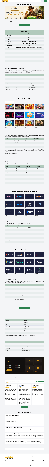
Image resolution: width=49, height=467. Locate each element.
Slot (39, 101)
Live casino (18, 101)
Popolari (9, 101)
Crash (29, 101)
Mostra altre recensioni (24, 407)
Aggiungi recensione (40, 381)
